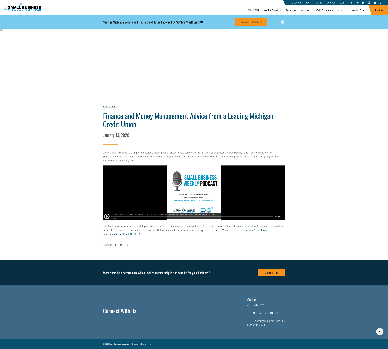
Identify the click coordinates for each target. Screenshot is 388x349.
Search (297, 2)
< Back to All (110, 106)
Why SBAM (253, 10)
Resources (291, 10)
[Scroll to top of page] (379, 331)
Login (342, 2)
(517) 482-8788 (255, 305)
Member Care (358, 10)
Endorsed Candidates (250, 22)
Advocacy (306, 10)
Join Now (379, 10)
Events (319, 2)
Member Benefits (272, 10)
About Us (342, 10)
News (308, 2)
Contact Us (271, 273)
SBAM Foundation (324, 10)
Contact (331, 2)
